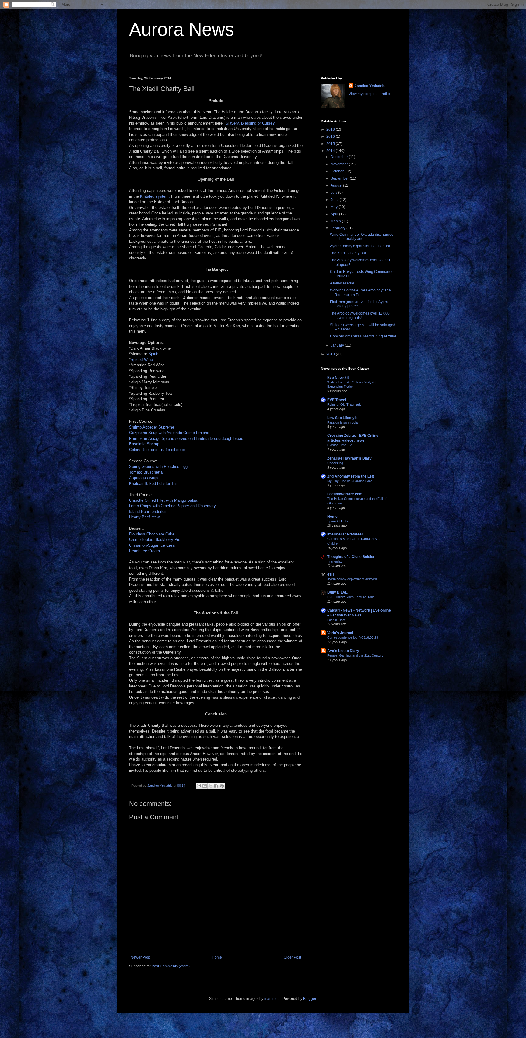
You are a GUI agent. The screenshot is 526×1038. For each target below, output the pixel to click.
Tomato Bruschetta (146, 472)
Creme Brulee (141, 539)
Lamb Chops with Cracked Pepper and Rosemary (172, 505)
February (338, 228)
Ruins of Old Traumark (344, 404)
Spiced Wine (142, 359)
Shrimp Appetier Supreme (151, 427)
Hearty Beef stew (144, 517)
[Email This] (199, 786)
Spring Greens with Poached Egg (158, 466)
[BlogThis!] (205, 786)
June (335, 200)
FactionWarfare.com (345, 494)
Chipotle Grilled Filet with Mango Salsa (163, 500)
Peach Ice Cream (144, 551)
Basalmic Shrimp (144, 444)
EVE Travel (336, 400)
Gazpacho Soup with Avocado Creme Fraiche (169, 432)
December (340, 157)
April (335, 214)
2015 (331, 144)
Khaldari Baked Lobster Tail (153, 483)
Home (217, 957)
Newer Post (140, 957)
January (338, 345)
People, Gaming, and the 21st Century (355, 655)
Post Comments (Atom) (171, 966)
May (334, 207)
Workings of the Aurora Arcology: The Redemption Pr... (360, 292)
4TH (330, 574)
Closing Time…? (339, 445)
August (337, 185)
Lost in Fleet (336, 620)
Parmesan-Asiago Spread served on (161, 438)
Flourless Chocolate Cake (151, 534)
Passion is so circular (343, 422)
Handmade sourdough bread (218, 438)
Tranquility (334, 561)
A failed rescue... (343, 283)
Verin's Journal (340, 633)
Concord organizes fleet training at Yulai (363, 336)
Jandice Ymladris (370, 86)
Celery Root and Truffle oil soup (157, 449)
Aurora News (181, 29)
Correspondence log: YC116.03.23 (352, 637)
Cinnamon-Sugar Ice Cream (153, 545)
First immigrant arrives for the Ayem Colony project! (359, 304)
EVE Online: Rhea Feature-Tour (350, 597)
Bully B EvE (337, 592)
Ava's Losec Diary (343, 651)
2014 (331, 151)
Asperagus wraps (144, 477)
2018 (331, 129)
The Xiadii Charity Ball (348, 253)
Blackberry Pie (167, 539)
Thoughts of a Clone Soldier (351, 557)
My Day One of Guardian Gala (349, 481)
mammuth (272, 999)
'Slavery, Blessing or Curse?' (250, 123)
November (340, 164)
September (340, 178)
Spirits (154, 353)
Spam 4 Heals (337, 521)
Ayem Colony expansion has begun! (360, 246)
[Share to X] (210, 786)
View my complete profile (369, 94)
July (334, 192)
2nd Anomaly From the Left (350, 476)
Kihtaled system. (155, 196)
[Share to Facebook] (216, 786)
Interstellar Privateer (345, 534)
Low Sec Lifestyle (342, 418)
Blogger (309, 999)
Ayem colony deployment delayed (352, 579)
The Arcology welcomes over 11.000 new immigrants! (360, 315)
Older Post (292, 957)
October (338, 171)
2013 (331, 354)
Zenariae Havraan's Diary (349, 458)
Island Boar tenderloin (148, 511)
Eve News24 (338, 378)
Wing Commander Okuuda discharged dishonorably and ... (362, 236)
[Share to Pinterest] (222, 786)
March (336, 221)
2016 (331, 136)
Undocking (335, 463)
